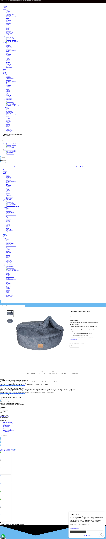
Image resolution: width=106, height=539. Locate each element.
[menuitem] (96, 308)
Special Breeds (9, 32)
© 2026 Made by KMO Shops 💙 (8, 449)
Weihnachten (9, 33)
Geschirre (8, 11)
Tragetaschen (9, 12)
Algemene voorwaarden (8, 423)
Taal (4, 36)
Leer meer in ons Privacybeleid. (76, 526)
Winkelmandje (74, 373)
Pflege (7, 29)
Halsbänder (8, 15)
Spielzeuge (8, 23)
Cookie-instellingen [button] (86, 535)
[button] (102, 166)
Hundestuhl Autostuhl (11, 16)
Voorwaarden (7, 450)
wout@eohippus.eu (4, 416)
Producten (5, 42)
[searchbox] (12, 141)
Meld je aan (2, 446)
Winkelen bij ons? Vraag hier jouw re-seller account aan (12, 385)
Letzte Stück (8, 31)
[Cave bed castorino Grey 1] (10, 321)
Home (4, 5)
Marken (7, 10)
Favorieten (63, 373)
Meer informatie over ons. (75, 528)
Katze (7, 19)
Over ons (5, 6)
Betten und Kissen (10, 14)
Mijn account (42, 373)
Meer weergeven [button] (73, 339)
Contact (4, 7)
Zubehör (8, 25)
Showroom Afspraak (7, 34)
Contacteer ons (6, 425)
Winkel (4, 9)
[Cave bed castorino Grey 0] (10, 313)
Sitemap (13, 450)
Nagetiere (8, 27)
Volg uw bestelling (53, 373)
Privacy (1, 450)
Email (1, 406)
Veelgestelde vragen (7, 422)
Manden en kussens (78, 314)
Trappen (8, 28)
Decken (7, 18)
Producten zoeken (31, 373)
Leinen (7, 24)
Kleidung (8, 22)
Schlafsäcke (8, 20)
